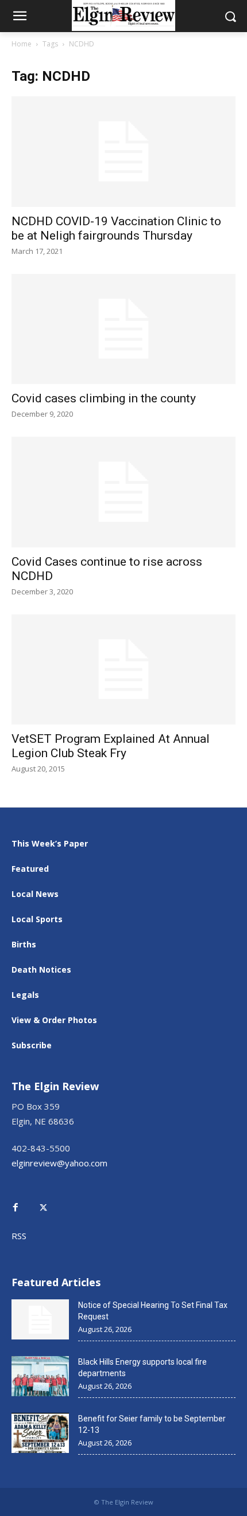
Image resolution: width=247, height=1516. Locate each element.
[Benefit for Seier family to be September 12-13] (40, 1433)
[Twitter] (49, 1199)
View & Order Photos (54, 1019)
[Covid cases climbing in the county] (123, 329)
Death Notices (41, 969)
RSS (18, 1235)
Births (23, 944)
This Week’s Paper (49, 843)
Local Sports (37, 919)
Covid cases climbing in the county (103, 398)
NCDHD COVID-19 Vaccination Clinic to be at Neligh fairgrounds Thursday (116, 228)
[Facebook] (24, 1206)
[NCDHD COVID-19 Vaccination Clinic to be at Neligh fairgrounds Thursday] (123, 151)
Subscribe (31, 1045)
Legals (25, 994)
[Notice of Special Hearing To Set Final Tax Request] (40, 1319)
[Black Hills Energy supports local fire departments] (40, 1376)
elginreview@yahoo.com (59, 1163)
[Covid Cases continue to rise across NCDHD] (123, 492)
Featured (30, 868)
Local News (35, 893)
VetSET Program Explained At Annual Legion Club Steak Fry (110, 746)
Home (21, 44)
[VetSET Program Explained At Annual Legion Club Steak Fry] (123, 669)
